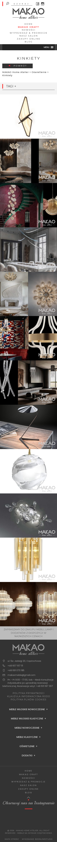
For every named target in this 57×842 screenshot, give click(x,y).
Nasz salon (28, 36)
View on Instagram (30, 819)
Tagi (9, 86)
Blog (29, 41)
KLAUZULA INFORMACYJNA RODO (28, 696)
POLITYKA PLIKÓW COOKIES (28, 699)
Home (28, 24)
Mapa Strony (12, 839)
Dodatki (27, 755)
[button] (46, 47)
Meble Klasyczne (27, 737)
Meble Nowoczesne (27, 728)
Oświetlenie (27, 746)
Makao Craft (28, 27)
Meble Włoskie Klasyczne (27, 718)
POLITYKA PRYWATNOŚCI (29, 693)
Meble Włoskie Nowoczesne (27, 709)
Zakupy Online (28, 39)
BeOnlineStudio (43, 839)
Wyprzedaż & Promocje (28, 33)
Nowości (28, 30)
